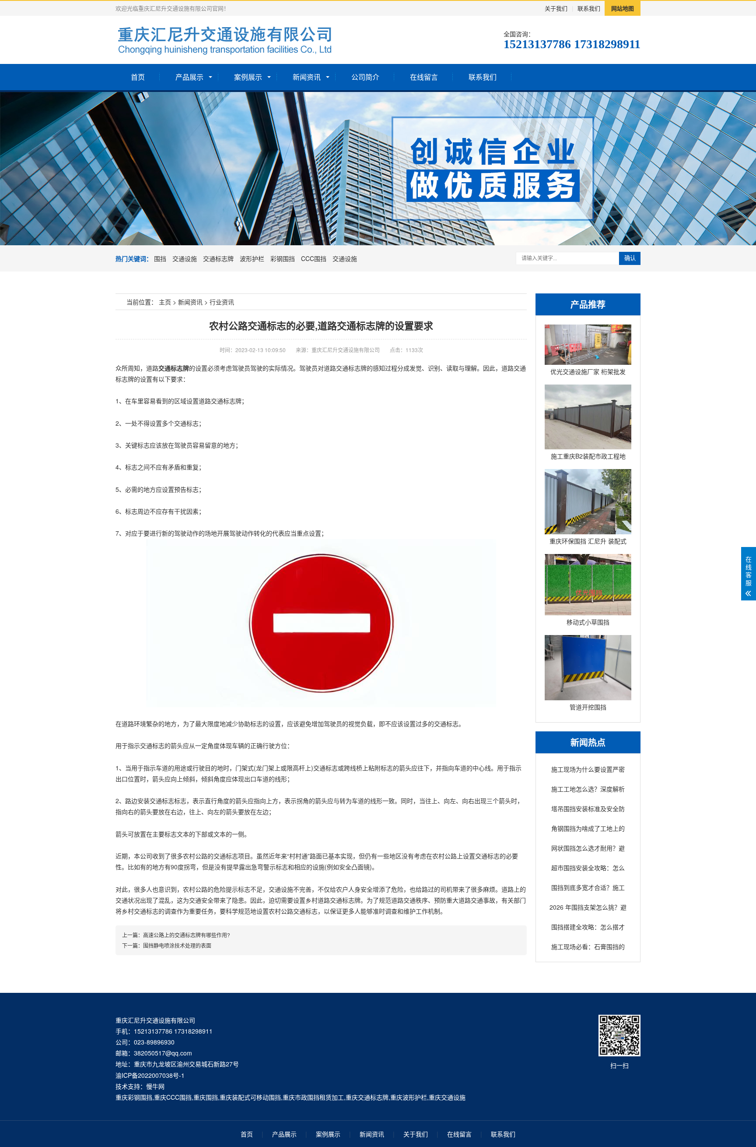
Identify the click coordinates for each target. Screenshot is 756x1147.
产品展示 (189, 77)
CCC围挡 (313, 258)
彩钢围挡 (282, 258)
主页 (165, 301)
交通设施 (184, 258)
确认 (630, 258)
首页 (138, 77)
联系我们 (589, 8)
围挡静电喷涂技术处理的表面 (177, 945)
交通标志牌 (218, 258)
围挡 (160, 258)
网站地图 (622, 8)
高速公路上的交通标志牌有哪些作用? (186, 935)
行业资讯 (222, 301)
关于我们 (556, 8)
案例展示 (248, 77)
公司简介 (365, 77)
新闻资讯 (307, 77)
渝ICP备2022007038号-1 (150, 1075)
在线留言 (424, 77)
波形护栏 (252, 258)
